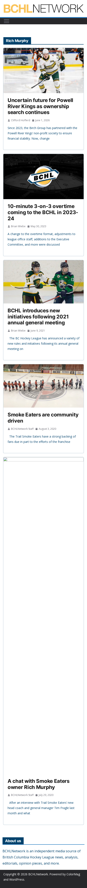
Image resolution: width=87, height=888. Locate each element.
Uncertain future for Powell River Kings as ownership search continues (40, 106)
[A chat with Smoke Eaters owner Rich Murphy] (43, 615)
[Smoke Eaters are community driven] (43, 386)
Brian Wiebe (18, 226)
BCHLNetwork (38, 874)
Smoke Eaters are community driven (43, 418)
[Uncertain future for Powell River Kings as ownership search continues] (43, 70)
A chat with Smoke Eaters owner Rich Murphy (38, 784)
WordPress (16, 879)
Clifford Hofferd (20, 120)
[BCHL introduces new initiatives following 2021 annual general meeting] (43, 281)
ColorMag (73, 874)
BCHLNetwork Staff (22, 429)
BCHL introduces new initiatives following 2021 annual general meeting (38, 316)
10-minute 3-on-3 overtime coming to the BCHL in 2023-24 (43, 212)
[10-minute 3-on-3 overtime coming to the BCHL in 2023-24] (43, 176)
